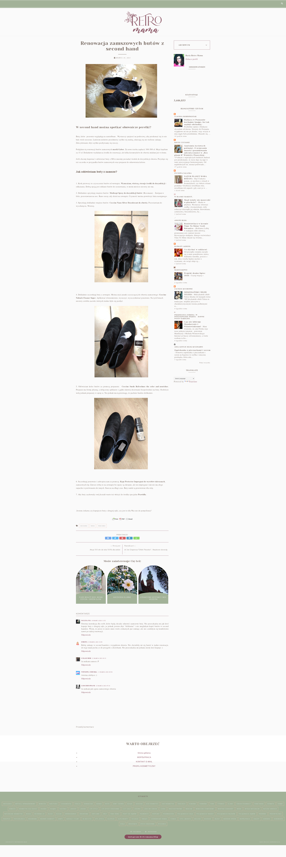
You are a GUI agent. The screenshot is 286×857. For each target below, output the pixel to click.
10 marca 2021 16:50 (95, 642)
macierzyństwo (175, 809)
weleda (197, 819)
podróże (262, 814)
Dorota (84, 642)
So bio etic (87, 819)
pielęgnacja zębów (247, 814)
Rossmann (32, 819)
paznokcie (144, 814)
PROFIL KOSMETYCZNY (144, 766)
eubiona (192, 804)
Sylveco (135, 819)
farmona (203, 804)
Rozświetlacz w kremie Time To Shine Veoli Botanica (196, 226)
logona (137, 809)
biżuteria (53, 804)
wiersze (207, 819)
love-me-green (150, 809)
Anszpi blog (180, 220)
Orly (105, 814)
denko (99, 804)
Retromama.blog (21, 841)
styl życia (99, 819)
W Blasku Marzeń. (183, 197)
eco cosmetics (152, 804)
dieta (107, 804)
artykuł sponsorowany (25, 804)
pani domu (102, 526)
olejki (59, 814)
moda (93, 526)
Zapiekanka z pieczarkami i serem (192, 350)
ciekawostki (66, 804)
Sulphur (111, 819)
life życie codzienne (110, 809)
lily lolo (127, 809)
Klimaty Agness (182, 246)
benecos (42, 804)
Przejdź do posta (91, 603)
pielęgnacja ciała (185, 814)
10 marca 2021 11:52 (98, 620)
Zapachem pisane (88, 686)
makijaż (189, 809)
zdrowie (266, 819)
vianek (173, 819)
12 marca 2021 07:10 (103, 686)
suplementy (123, 819)
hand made (259, 804)
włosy (217, 819)
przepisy (7, 819)
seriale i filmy (72, 819)
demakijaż (88, 804)
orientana (84, 814)
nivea (28, 814)
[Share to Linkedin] (129, 538)
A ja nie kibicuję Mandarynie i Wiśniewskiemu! (192, 324)
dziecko (139, 804)
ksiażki (44, 809)
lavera (83, 809)
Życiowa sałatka (183, 173)
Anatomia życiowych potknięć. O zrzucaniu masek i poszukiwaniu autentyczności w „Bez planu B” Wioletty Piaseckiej (191, 150)
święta (145, 819)
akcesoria (83, 526)
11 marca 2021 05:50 (105, 672)
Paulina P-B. (86, 620)
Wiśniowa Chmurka (89, 672)
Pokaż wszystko (204, 363)
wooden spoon (229, 819)
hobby (280, 804)
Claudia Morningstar (185, 116)
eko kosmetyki (168, 804)
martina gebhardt (225, 809)
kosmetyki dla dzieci (28, 809)
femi (212, 804)
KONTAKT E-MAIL (144, 762)
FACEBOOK (137, 831)
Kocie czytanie (182, 142)
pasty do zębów (130, 814)
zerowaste (278, 819)
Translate (193, 381)
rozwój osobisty (47, 819)
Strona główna (144, 753)
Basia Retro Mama (194, 55)
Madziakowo (180, 270)
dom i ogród (118, 804)
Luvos (162, 809)
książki (53, 809)
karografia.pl (275, 841)
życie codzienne (148, 824)
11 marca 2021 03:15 (99, 658)
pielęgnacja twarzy (205, 814)
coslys (78, 804)
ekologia (182, 804)
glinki (230, 804)
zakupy (256, 819)
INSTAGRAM (152, 831)
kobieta (12, 809)
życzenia (162, 824)
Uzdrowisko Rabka (159, 819)
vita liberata (185, 819)
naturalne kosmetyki (13, 814)
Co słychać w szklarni (195, 249)
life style (93, 809)
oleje (50, 814)
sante (60, 819)
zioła (122, 824)
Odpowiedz (86, 635)
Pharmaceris (168, 814)
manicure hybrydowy (205, 809)
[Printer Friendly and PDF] (122, 520)
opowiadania (70, 814)
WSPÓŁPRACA (144, 757)
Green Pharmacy (244, 804)
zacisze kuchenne (183, 289)
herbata (270, 804)
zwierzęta (132, 824)
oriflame (96, 814)
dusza (129, 804)
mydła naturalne (252, 809)
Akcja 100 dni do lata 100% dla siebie (105, 550)
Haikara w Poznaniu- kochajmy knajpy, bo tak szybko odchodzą (196, 122)
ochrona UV (39, 814)
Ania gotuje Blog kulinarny (188, 347)
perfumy (156, 814)
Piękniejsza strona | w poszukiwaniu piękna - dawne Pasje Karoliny (189, 317)
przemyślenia (276, 814)
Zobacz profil (192, 59)
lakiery (73, 809)
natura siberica (270, 809)
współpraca (245, 819)
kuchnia (63, 809)
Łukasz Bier (86, 658)
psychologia (19, 819)
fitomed (221, 804)
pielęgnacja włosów (226, 814)
